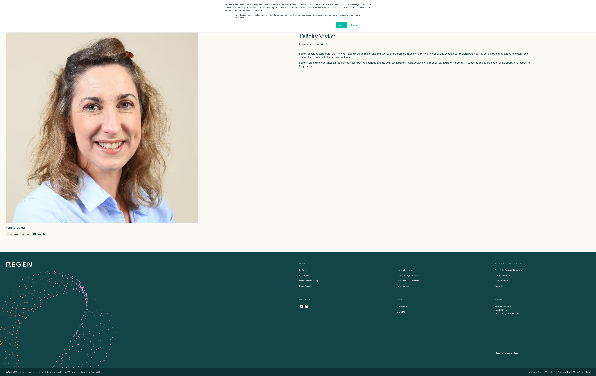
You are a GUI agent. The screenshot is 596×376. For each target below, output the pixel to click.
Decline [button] (354, 25)
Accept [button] (341, 25)
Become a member (507, 353)
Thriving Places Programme (352, 53)
